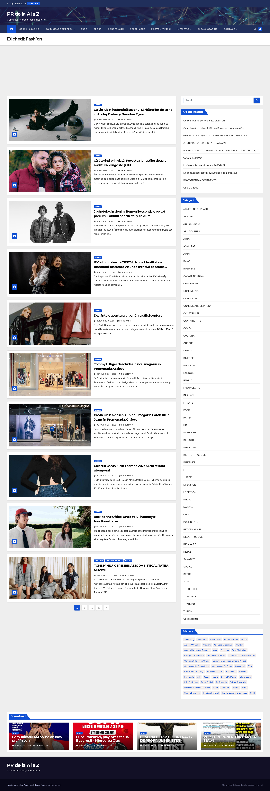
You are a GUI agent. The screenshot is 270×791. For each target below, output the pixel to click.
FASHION (98, 105)
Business (225, 650)
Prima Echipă (207, 682)
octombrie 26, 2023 (106, 374)
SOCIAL (187, 567)
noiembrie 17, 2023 (106, 170)
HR (185, 425)
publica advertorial (238, 682)
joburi (206, 677)
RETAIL (187, 552)
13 (99, 607)
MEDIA (187, 499)
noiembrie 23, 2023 (106, 120)
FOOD (186, 410)
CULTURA (188, 336)
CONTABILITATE (192, 321)
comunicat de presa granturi (242, 655)
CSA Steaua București (194, 671)
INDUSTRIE (189, 440)
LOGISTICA (189, 492)
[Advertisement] (135, 66)
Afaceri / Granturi (192, 645)
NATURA (188, 507)
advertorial (202, 639)
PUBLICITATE (190, 522)
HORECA (188, 418)
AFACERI (188, 216)
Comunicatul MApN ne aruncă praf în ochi (204, 120)
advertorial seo (231, 639)
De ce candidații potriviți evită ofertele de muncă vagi (210, 173)
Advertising (189, 639)
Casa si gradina (239, 650)
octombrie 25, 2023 (106, 476)
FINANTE (188, 403)
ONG (186, 514)
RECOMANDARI (192, 529)
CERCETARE (190, 283)
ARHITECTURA (191, 231)
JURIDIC (188, 477)
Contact (230, 29)
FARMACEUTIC (191, 388)
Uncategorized (190, 619)
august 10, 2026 (215, 746)
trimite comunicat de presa (234, 693)
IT (184, 470)
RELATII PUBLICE (193, 537)
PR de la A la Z (23, 14)
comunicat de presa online (196, 666)
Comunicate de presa (222, 666)
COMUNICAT (99, 560)
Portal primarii (161, 29)
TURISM (187, 611)
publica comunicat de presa (197, 687)
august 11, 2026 (151, 746)
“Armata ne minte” (192, 158)
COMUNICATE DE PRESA (59, 29)
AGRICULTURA (191, 224)
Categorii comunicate (194, 655)
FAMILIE (187, 380)
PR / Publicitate (191, 682)
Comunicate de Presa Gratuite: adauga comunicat (242, 785)
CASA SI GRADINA (29, 29)
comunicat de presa (216, 655)
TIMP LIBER (189, 596)
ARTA (186, 239)
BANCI (187, 261)
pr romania (221, 682)
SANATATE (189, 559)
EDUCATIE (189, 365)
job (199, 677)
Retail (215, 687)
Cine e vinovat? (191, 188)
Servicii (236, 687)
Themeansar (55, 785)
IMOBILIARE (189, 432)
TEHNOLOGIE (190, 589)
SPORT (98, 29)
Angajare (207, 645)
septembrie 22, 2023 (107, 575)
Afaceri (244, 639)
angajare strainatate (223, 645)
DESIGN (187, 350)
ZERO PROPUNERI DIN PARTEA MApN (204, 143)
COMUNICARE (137, 29)
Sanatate (225, 687)
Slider (244, 687)
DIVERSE (188, 358)
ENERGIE (188, 373)
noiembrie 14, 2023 (106, 221)
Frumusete (189, 677)
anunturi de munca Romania (197, 650)
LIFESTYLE (183, 29)
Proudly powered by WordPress (20, 785)
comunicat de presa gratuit (196, 661)
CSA (250, 666)
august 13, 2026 (87, 746)
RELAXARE (189, 544)
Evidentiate (231, 671)
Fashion (243, 671)
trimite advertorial (211, 693)
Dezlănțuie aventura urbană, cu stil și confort (128, 315)
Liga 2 (215, 677)
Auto (215, 650)
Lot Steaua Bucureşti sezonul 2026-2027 (204, 165)
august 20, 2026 (23, 746)
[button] (255, 29)
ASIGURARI (189, 246)
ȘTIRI (252, 693)
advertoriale (215, 639)
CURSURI (188, 343)
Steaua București (192, 693)
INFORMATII (189, 447)
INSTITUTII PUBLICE (194, 455)
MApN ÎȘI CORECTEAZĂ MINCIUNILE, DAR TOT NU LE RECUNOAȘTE (221, 150)
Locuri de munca (228, 677)
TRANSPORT (190, 604)
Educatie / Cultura (215, 671)
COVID (187, 328)
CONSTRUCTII (116, 29)
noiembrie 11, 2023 (106, 272)
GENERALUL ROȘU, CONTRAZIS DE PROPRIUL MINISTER (215, 135)
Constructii (240, 666)
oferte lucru (245, 677)
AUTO (84, 29)
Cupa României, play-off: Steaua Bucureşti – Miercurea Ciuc (214, 128)
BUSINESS (189, 269)
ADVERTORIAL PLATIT (195, 209)
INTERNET (189, 462)
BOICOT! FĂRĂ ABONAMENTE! (200, 180)
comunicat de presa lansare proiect (229, 661)
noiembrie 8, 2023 (105, 321)
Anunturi (239, 645)
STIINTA (187, 581)
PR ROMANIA (127, 120)
